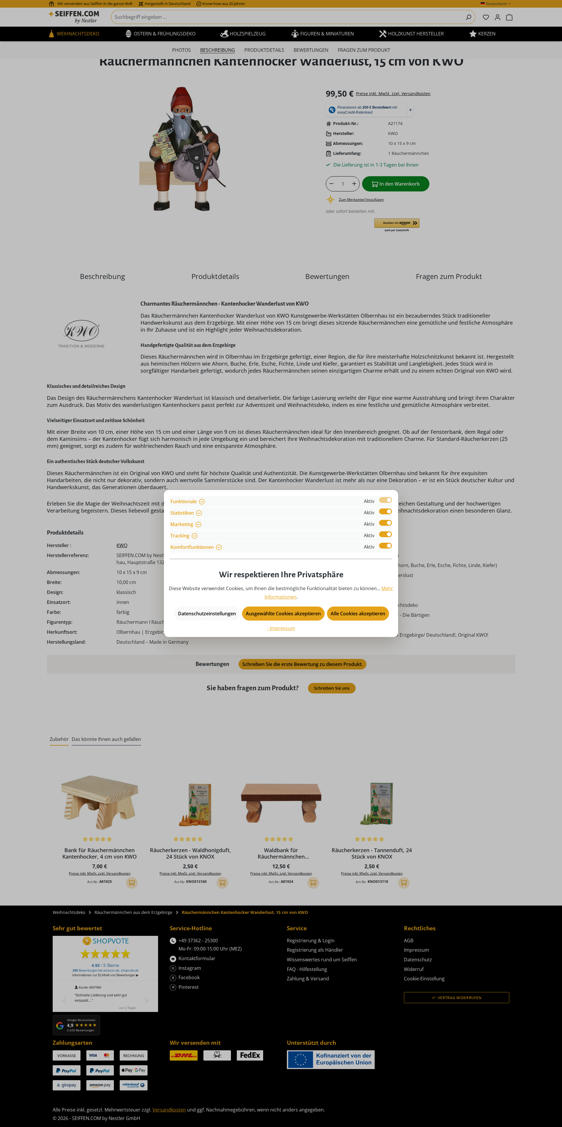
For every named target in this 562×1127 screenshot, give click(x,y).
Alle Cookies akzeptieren (358, 613)
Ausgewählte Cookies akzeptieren (283, 613)
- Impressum (281, 628)
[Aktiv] (385, 500)
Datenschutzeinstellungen (207, 613)
